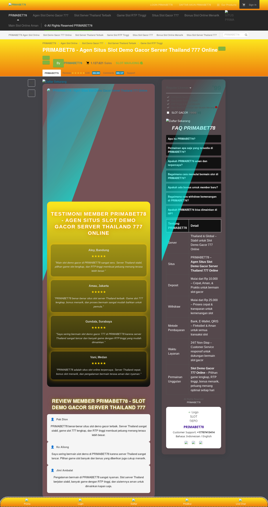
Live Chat (241, 503)
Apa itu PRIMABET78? (181, 138)
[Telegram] (193, 442)
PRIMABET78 (49, 43)
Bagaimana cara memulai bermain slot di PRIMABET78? (193, 176)
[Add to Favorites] (31, 83)
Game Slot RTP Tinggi (118, 34)
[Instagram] (200, 442)
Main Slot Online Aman (23, 25)
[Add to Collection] (31, 93)
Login (80, 503)
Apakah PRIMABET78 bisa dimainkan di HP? (192, 211)
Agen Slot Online (69, 43)
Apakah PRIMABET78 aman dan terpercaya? (187, 163)
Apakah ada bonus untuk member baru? (193, 187)
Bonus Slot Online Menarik (170, 34)
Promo (27, 503)
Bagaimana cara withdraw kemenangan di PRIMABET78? (192, 198)
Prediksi (187, 503)
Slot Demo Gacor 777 (92, 43)
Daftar (134, 503)
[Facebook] (186, 442)
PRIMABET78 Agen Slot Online (24, 34)
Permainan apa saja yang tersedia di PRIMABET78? (190, 150)
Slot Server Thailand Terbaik (89, 34)
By (58, 63)
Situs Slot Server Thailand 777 (202, 34)
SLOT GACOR (186, 112)
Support (131, 72)
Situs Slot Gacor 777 (143, 34)
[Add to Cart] (222, 48)
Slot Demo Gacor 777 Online (57, 34)
